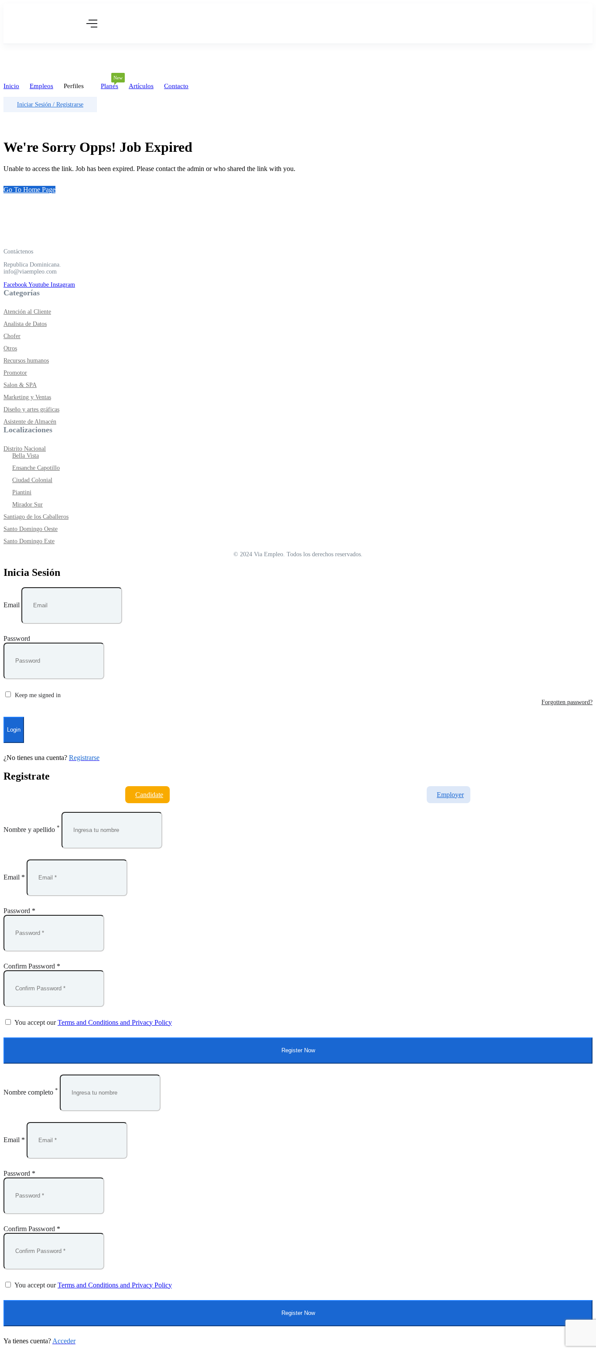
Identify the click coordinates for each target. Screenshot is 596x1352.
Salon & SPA (20, 385)
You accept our (92, 1022)
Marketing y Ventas (27, 397)
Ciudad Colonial (32, 480)
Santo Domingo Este (29, 541)
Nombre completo (28, 1092)
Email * (14, 877)
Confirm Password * (31, 966)
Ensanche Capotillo (36, 468)
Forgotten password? (567, 702)
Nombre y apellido (29, 829)
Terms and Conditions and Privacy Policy (115, 1022)
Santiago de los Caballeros (36, 516)
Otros (10, 348)
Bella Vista (25, 455)
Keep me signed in (37, 695)
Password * (19, 910)
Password (16, 638)
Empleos (41, 85)
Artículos (141, 85)
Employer (450, 794)
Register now (298, 1050)
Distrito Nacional (24, 448)
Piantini (21, 492)
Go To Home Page (29, 189)
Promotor (15, 373)
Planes (109, 83)
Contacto (176, 85)
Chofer (12, 336)
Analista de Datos (25, 324)
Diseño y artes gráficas (31, 409)
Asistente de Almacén (29, 421)
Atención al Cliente (27, 311)
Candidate (149, 794)
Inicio (11, 85)
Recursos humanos (26, 360)
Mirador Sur (27, 504)
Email (11, 605)
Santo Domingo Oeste (30, 529)
